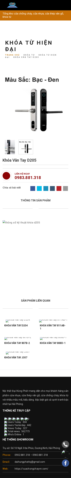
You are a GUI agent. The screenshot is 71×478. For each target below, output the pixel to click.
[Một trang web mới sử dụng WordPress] (35, 5)
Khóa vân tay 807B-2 (17, 343)
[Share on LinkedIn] (45, 188)
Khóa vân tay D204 (16, 325)
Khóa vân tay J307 (15, 357)
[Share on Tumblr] (52, 188)
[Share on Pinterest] (59, 188)
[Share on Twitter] (39, 188)
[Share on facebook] (32, 188)
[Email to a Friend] (65, 188)
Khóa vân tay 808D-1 (52, 343)
